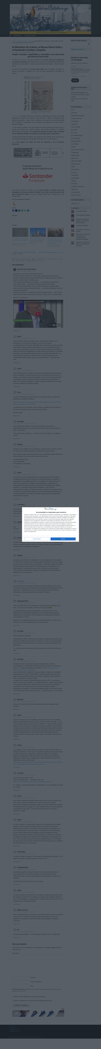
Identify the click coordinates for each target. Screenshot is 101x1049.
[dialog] (50, 524)
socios (38, 514)
